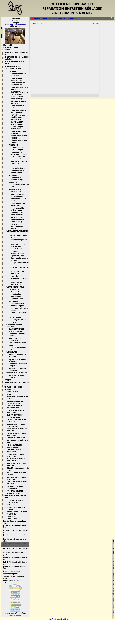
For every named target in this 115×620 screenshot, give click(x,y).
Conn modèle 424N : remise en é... (19, 204)
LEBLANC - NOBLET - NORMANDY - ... (15, 450)
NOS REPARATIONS (12, 66)
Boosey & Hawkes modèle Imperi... (18, 195)
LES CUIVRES (12, 352)
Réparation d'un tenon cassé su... (18, 376)
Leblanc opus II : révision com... (17, 209)
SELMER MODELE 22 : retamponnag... (11, 582)
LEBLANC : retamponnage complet (17, 226)
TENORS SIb (13, 145)
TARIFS (8, 380)
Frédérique (56, 619)
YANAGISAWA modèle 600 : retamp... (19, 93)
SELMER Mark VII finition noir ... (17, 107)
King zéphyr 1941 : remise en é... (16, 339)
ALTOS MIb (13, 71)
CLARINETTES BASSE (17, 217)
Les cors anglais (15, 317)
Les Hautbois (14, 289)
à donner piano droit (11, 571)
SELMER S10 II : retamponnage (17, 213)
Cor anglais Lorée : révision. (18, 321)
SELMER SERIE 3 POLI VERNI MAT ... (19, 74)
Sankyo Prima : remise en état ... (20, 264)
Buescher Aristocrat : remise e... (19, 102)
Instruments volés (10, 47)
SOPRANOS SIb (15, 119)
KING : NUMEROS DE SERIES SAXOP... (15, 446)
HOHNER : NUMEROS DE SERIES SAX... (16, 434)
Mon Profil (7, 45)
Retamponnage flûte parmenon (19, 241)
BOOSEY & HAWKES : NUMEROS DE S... (15, 407)
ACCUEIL (6, 50)
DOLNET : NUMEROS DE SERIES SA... (16, 420)
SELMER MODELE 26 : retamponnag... (19, 111)
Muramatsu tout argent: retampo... (18, 254)
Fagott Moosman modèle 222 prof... (18, 304)
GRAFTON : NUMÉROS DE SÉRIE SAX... (17, 430)
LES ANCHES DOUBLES (16, 287)
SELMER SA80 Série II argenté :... (19, 141)
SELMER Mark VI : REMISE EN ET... (18, 84)
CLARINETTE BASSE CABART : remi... (16, 330)
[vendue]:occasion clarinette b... (16, 535)
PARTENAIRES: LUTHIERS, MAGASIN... (17, 513)
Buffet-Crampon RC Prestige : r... (18, 200)
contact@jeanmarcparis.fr (15, 25)
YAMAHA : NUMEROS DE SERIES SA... (16, 478)
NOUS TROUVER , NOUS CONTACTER (14, 62)
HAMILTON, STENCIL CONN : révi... (19, 162)
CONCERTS (11, 505)
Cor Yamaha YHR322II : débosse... (18, 360)
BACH (9, 394)
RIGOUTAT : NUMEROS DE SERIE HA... (17, 464)
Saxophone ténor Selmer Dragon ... (18, 148)
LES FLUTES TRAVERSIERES (17, 231)
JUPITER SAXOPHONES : (16, 438)
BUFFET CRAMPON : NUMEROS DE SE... (15, 402)
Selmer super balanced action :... (18, 167)
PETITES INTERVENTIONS (17, 373)
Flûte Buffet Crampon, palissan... (19, 250)
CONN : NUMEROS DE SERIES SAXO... (15, 411)
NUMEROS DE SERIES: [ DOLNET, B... (14, 388)
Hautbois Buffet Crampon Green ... (18, 297)
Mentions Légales (10, 574)
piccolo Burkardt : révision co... (18, 272)
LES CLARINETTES (14, 189)
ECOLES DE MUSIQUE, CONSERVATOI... (15, 501)
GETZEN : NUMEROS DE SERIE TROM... (16, 425)
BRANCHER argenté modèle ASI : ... (19, 116)
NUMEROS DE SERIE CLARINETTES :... (15, 487)
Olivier (66, 619)
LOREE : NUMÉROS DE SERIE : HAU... (15, 455)
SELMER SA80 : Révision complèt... (18, 178)
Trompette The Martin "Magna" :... (18, 365)
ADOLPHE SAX (12, 391)
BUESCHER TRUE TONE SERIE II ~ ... (19, 137)
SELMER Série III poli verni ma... (19, 132)
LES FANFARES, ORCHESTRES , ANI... (15, 517)
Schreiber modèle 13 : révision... (19, 314)
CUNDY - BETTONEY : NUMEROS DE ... (15, 416)
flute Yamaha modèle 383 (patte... (19, 259)
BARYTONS (13, 175)
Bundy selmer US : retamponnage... (18, 221)
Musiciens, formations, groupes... (16, 508)
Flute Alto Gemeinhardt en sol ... (19, 277)
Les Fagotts (13, 301)
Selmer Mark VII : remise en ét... (18, 158)
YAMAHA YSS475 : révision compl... (17, 123)
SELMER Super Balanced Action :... (18, 79)
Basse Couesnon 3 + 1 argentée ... (17, 355)
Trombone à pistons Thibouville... (17, 334)
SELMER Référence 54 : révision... (20, 88)
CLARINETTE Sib (15, 192)
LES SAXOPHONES (14, 69)
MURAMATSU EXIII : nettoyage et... (19, 245)
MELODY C (13, 182)
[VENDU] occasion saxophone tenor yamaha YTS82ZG (55, 18)
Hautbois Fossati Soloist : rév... (17, 293)
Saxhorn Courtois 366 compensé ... (17, 369)
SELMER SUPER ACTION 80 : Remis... (19, 153)
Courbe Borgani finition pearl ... (17, 128)
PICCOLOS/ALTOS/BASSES (19, 267)
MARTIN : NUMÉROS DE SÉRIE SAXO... (16, 460)
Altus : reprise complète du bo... (17, 283)
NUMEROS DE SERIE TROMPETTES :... (15, 492)
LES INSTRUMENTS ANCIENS (14, 325)
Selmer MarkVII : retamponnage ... (17, 97)
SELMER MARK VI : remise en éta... (18, 171)
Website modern (15, 615)
